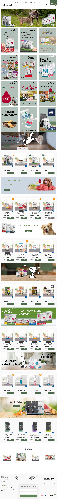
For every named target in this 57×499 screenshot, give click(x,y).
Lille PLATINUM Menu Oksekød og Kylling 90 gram (34, 344)
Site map (30, 481)
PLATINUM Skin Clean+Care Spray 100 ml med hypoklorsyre (7, 389)
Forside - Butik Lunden (18, 479)
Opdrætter (16, 477)
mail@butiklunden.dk (4, 485)
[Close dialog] (37, 485)
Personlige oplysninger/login (33, 476)
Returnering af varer (32, 477)
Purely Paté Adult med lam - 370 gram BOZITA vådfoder (48, 435)
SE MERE (16, 405)
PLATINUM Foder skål (6, 464)
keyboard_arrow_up (55, 494)
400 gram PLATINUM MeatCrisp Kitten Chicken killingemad (21, 169)
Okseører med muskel (49, 456)
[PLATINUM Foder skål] (7, 457)
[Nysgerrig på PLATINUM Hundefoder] (35, 457)
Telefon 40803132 (3, 481)
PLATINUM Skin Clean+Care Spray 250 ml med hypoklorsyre (34, 389)
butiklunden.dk (8, 495)
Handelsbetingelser (31, 478)
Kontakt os (16, 478)
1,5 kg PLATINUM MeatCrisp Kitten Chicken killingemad (7, 169)
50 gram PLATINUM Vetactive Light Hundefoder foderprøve (7, 255)
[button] (1, 19)
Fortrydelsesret (31, 479)
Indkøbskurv (16, 481)
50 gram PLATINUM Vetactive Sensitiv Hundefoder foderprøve (21, 255)
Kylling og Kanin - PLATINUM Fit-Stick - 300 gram (21, 300)
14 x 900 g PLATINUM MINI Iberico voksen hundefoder (7, 213)
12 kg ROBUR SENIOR (35, 434)
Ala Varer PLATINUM (32, 480)
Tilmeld (28, 495)
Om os (16, 476)
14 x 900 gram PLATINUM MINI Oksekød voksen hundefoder (21, 213)
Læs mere (7, 145)
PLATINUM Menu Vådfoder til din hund (24, 464)
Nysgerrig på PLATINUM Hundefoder (38, 464)
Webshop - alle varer (18, 480)
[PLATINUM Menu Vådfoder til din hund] (21, 457)
